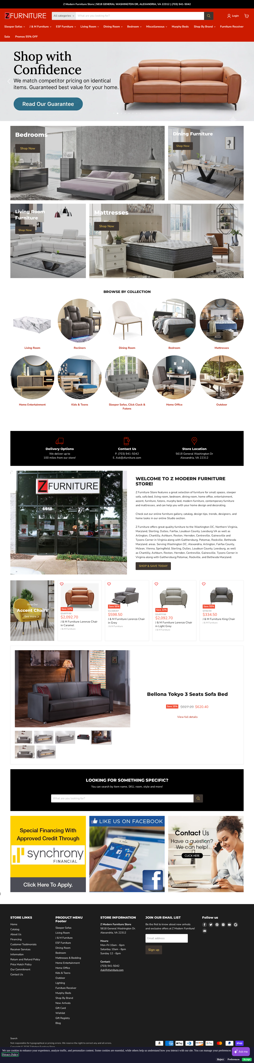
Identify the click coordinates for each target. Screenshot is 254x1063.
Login (235, 15)
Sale (7, 37)
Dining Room (112, 27)
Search (13, 1038)
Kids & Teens (62, 973)
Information (17, 954)
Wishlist (60, 1013)
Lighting (60, 983)
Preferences (233, 1059)
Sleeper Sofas (13, 27)
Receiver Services (20, 949)
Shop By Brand (204, 27)
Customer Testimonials (23, 944)
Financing (16, 939)
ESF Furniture (65, 27)
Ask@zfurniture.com (112, 970)
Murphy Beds (180, 27)
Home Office (62, 968)
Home (13, 924)
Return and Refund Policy (25, 959)
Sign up (153, 950)
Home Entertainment (67, 963)
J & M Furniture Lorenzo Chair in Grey (126, 621)
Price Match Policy (21, 964)
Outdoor (60, 978)
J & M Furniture (39, 27)
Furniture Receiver (231, 27)
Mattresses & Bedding (68, 958)
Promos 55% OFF (26, 37)
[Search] (208, 16)
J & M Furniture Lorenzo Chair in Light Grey (173, 624)
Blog (58, 1023)
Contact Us (16, 974)
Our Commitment (20, 969)
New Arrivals (62, 1003)
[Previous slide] (9, 81)
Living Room (89, 27)
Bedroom (133, 27)
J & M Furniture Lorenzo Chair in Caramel (79, 623)
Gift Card (60, 1008)
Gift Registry (62, 1018)
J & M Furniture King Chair (219, 619)
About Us (15, 934)
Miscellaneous (155, 27)
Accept (246, 1059)
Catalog (14, 929)
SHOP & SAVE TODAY (153, 566)
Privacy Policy (10, 1054)
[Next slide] (244, 81)
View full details (187, 717)
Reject (220, 1059)
